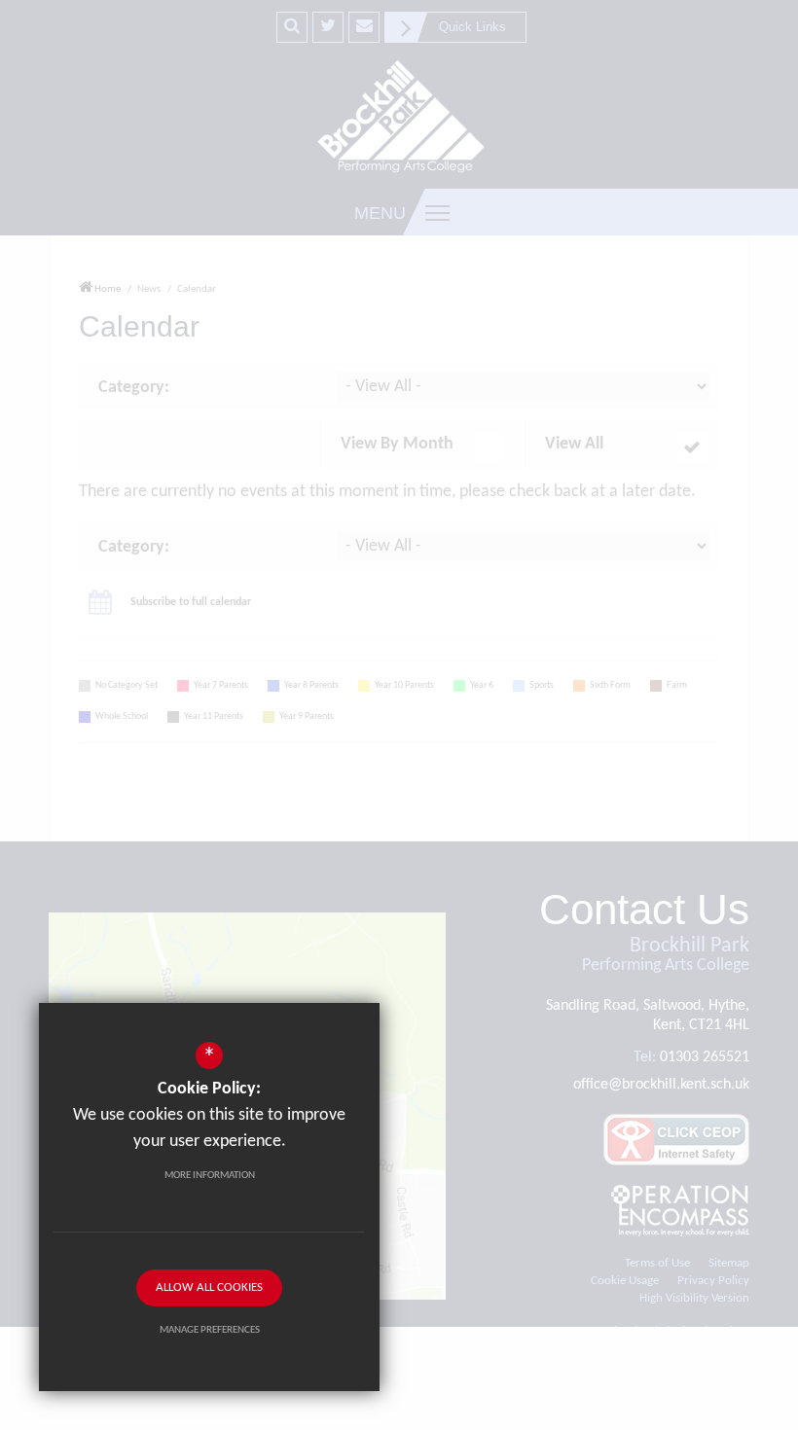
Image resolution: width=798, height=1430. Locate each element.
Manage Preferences (210, 1330)
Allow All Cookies (209, 1287)
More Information (209, 1175)
